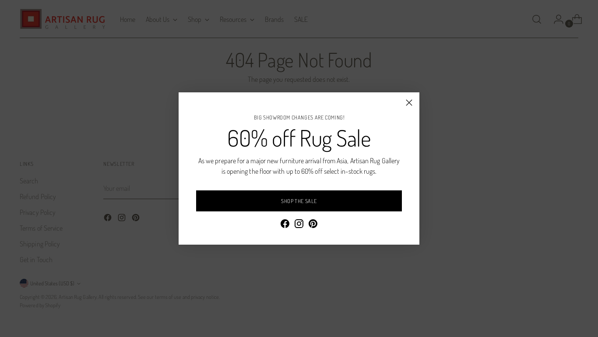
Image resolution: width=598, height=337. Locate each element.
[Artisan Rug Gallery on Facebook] (285, 225)
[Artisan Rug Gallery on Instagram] (299, 225)
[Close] (409, 102)
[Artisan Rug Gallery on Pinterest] (313, 225)
